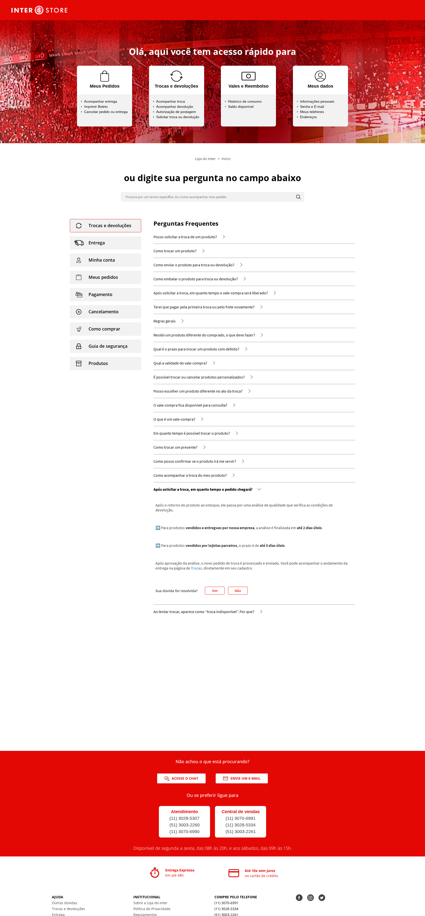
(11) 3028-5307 (184, 818)
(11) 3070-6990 (184, 831)
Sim (215, 590)
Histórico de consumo (245, 101)
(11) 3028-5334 (241, 824)
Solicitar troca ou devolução (177, 117)
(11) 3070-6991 (241, 818)
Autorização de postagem (176, 112)
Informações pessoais (317, 101)
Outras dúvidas (64, 902)
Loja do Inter (205, 158)
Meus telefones (312, 112)
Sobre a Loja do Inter (150, 902)
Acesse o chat (185, 778)
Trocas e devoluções (68, 908)
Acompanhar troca (170, 101)
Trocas (196, 568)
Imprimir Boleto (96, 107)
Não (238, 590)
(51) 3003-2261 (241, 831)
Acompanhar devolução (174, 107)
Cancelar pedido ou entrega (106, 112)
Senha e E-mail (312, 107)
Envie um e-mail (245, 778)
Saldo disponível (241, 107)
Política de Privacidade (151, 908)
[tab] (105, 225)
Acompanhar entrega (100, 101)
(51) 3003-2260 (184, 824)
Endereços (308, 117)
